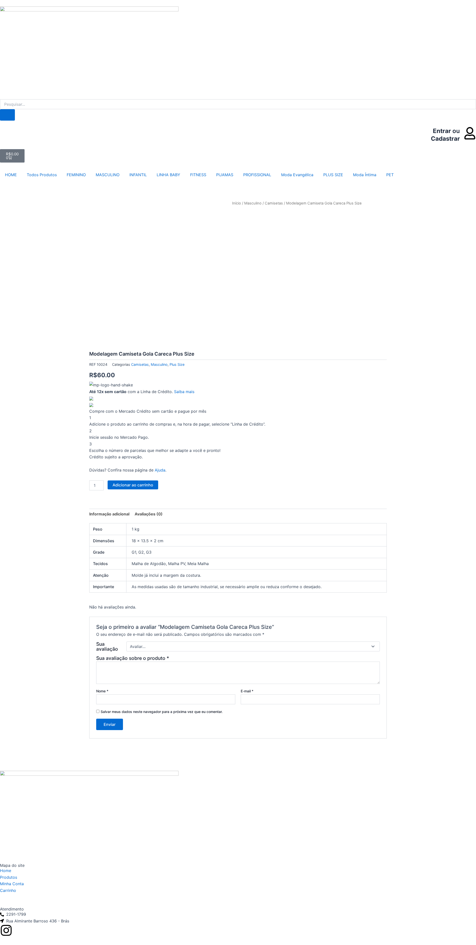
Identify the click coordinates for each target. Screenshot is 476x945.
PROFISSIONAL (257, 174)
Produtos (8, 877)
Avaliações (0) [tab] (149, 513)
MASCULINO (107, 174)
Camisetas (274, 203)
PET (390, 174)
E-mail (247, 691)
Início (236, 203)
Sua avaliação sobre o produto (132, 658)
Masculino (253, 203)
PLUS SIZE (333, 174)
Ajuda (160, 470)
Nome (102, 691)
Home (5, 870)
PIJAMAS (224, 174)
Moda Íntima (364, 174)
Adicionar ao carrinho (133, 484)
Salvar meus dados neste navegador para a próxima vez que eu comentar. (162, 711)
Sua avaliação (107, 646)
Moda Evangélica (297, 174)
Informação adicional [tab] (109, 513)
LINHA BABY (168, 174)
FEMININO (76, 174)
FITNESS (198, 174)
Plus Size (177, 364)
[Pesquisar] (7, 115)
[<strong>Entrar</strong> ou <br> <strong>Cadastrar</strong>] (470, 133)
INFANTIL (138, 174)
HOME (11, 174)
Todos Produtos (42, 174)
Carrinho (8, 890)
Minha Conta (12, 883)
